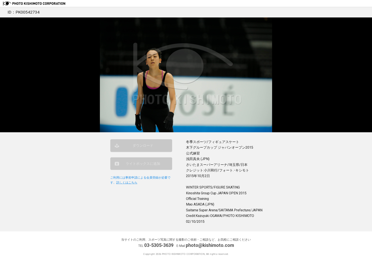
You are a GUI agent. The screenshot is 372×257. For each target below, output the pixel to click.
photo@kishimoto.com (210, 245)
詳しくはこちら (126, 182)
